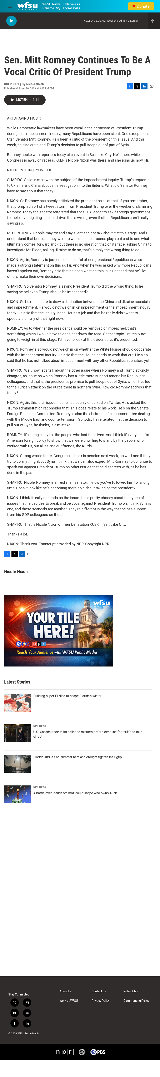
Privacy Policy (101, 1000)
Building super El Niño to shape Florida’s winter (67, 696)
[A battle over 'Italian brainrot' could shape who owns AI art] (17, 794)
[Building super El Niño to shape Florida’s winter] (17, 703)
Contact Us (99, 991)
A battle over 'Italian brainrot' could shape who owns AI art (75, 793)
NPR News (39, 725)
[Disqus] (80, 920)
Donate (143, 6)
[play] (11, 21)
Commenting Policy (136, 1000)
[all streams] (154, 20)
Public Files (131, 991)
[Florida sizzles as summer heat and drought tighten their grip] (17, 764)
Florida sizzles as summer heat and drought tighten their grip (77, 757)
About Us (66, 991)
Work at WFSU (69, 1000)
